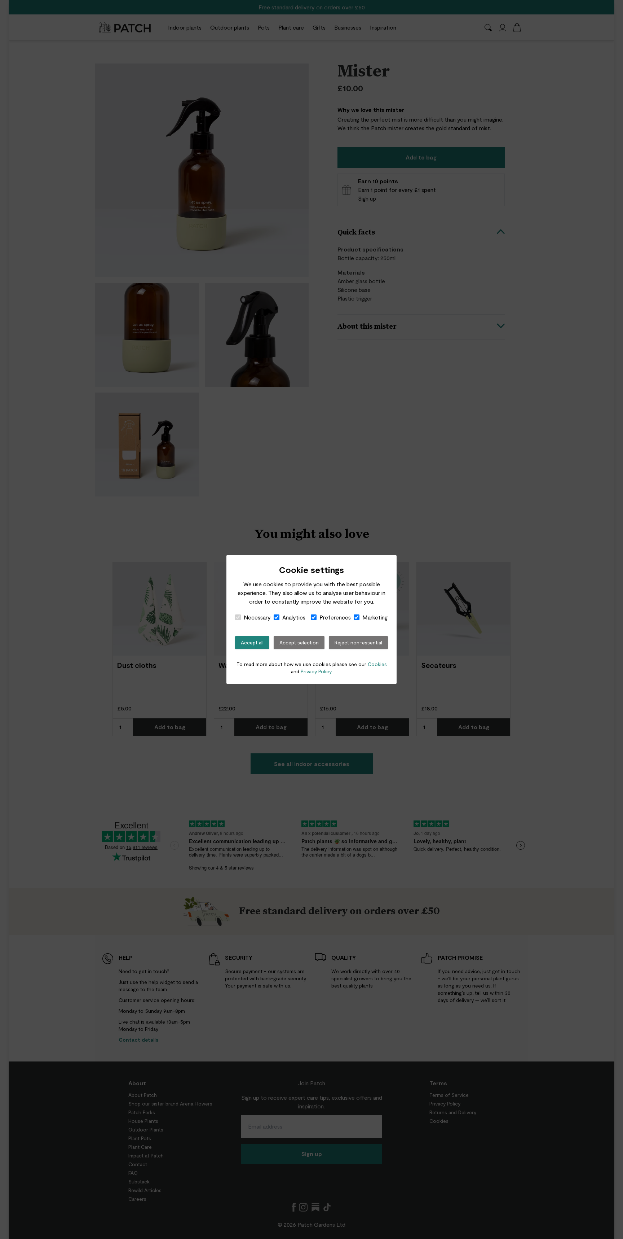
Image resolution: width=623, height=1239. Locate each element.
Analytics (293, 617)
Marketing (375, 617)
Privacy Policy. (316, 671)
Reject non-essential (358, 642)
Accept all (252, 642)
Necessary (257, 617)
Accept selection (299, 642)
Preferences (335, 617)
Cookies (377, 664)
